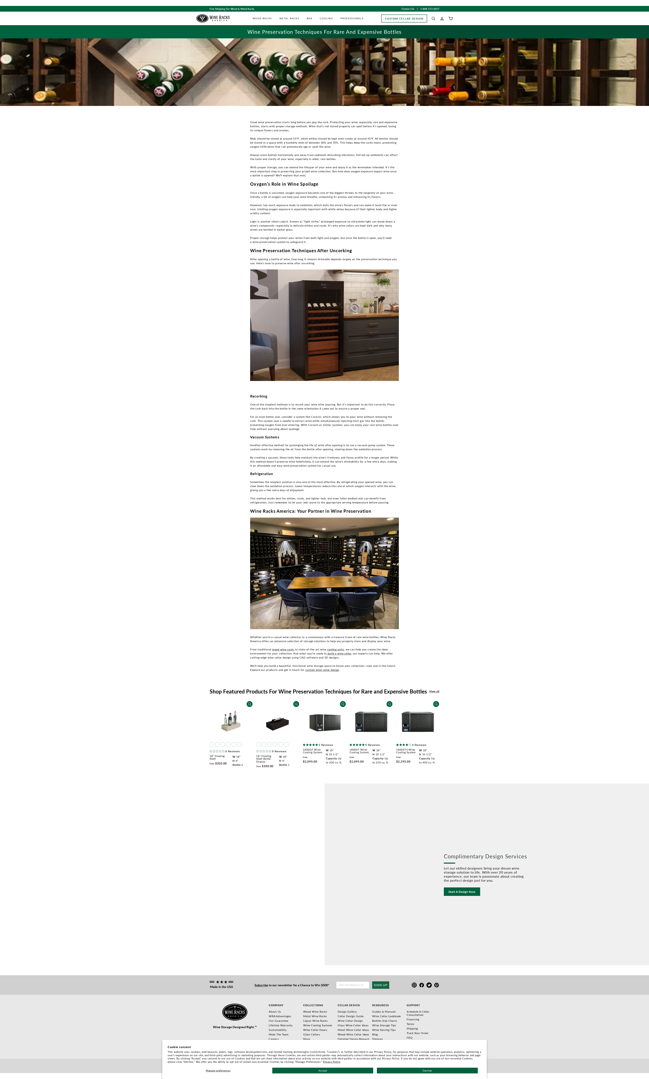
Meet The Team (279, 1034)
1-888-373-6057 (430, 8)
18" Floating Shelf (217, 757)
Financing (413, 1019)
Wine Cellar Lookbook (386, 1016)
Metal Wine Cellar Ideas (353, 1030)
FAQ (409, 1037)
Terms (410, 1024)
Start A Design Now (462, 892)
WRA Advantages (280, 1016)
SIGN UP (381, 985)
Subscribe (261, 985)
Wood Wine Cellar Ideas (353, 1034)
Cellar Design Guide (351, 1016)
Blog (375, 1034)
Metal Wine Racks (315, 1016)
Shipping (412, 1028)
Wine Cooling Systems (317, 1025)
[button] (433, 18)
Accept (323, 1070)
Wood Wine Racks (315, 1011)
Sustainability (278, 1030)
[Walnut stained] (228, 744)
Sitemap (377, 1039)
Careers (274, 1039)
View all (434, 691)
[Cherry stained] (223, 744)
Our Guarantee (278, 1021)
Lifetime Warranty (281, 1025)
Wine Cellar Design (350, 1021)
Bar (309, 18)
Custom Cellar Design (404, 18)
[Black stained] (234, 744)
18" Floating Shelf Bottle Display (263, 758)
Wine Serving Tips (384, 1030)
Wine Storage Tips (384, 1025)
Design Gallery (347, 1011)
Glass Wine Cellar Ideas (353, 1025)
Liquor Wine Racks (315, 1021)
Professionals (352, 18)
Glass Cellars (311, 1034)
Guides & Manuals (384, 1011)
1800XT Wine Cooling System (359, 751)
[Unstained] (211, 744)
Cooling (326, 18)
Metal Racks (289, 18)
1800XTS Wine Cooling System (406, 751)
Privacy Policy (332, 1061)
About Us (275, 1011)
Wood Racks (262, 18)
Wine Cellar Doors (315, 1030)
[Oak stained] (217, 744)
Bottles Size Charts (384, 1021)
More (306, 1039)
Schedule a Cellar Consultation (418, 1013)
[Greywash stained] (239, 744)
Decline (427, 1070)
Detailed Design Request (353, 1039)
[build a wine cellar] (327, 653)
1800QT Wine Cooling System (312, 751)
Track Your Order (418, 1033)
